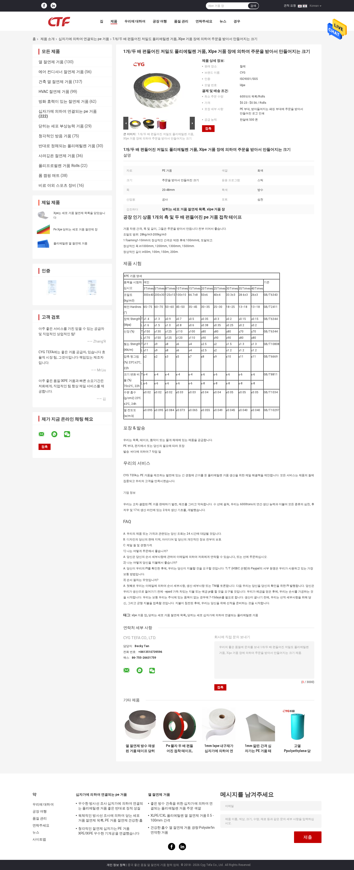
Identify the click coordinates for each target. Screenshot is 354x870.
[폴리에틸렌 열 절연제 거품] (43, 243)
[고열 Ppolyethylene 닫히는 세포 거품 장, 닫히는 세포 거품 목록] (297, 724)
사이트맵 (39, 839)
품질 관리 (181, 21)
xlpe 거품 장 (139, 615)
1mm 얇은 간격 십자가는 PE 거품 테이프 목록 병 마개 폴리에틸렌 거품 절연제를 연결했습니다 (258, 748)
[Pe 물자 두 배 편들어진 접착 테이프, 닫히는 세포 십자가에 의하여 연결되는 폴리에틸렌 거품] (180, 724)
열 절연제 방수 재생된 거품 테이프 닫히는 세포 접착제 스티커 (140, 748)
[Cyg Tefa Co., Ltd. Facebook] (44, 6)
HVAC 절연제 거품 (54, 91)
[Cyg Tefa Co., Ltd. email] (45, 434)
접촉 (208, 128)
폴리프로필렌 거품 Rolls (59, 165)
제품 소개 (47, 39)
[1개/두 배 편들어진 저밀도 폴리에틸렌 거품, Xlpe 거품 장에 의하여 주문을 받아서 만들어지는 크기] (157, 87)
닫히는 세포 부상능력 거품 (61, 126)
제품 (114, 21)
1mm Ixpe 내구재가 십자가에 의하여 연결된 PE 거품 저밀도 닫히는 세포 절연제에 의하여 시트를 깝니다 (218, 748)
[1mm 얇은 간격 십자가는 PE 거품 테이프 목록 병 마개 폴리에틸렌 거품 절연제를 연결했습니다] (258, 724)
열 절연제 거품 (51, 62)
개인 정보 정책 (116, 865)
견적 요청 (290, 5)
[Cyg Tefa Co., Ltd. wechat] (70, 434)
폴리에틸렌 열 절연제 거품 (70, 243)
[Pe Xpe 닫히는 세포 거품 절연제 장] (43, 229)
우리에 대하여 (135, 21)
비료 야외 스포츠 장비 (57, 185)
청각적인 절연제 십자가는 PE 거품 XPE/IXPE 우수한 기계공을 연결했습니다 (108, 831)
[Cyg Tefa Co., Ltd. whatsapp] (57, 434)
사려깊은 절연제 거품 (57, 155)
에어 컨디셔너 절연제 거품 (61, 71)
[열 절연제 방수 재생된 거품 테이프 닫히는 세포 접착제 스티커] (140, 724)
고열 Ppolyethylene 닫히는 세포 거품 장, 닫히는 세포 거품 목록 (297, 748)
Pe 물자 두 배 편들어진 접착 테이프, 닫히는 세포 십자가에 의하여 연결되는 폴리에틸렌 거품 (179, 748)
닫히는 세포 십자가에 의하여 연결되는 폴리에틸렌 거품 (222, 615)
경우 (237, 21)
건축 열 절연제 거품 (55, 81)
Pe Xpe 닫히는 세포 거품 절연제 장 (75, 229)
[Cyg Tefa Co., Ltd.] (59, 21)
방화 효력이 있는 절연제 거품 (64, 101)
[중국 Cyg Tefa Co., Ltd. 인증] (52, 288)
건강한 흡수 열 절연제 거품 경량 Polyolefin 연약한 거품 (183, 830)
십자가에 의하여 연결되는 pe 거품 (84, 39)
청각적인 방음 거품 (55, 136)
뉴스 (223, 21)
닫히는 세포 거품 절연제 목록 (167, 615)
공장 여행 (160, 21)
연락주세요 (204, 21)
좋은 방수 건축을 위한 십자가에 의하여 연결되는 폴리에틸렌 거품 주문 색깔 (182, 805)
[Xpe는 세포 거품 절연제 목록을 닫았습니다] (43, 215)
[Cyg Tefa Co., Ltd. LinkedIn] (53, 6)
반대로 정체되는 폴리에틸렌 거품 (67, 146)
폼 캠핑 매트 (49, 175)
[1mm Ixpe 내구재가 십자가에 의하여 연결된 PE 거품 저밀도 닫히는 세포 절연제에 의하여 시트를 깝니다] (219, 724)
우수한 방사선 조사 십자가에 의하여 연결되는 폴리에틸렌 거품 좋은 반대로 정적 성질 (110, 805)
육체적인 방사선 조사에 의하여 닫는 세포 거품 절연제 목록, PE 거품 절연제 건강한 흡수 (110, 819)
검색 (253, 5)
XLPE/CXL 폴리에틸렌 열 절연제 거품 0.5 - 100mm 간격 (182, 818)
